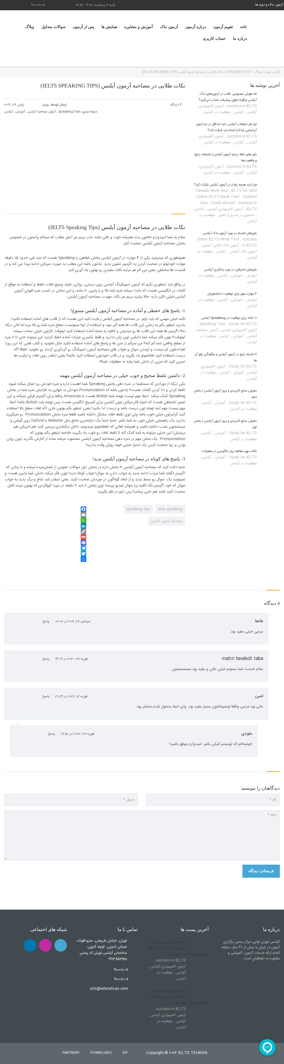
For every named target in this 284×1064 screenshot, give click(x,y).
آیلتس (238, 112)
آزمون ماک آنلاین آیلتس (220, 245)
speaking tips (138, 509)
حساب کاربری (214, 38)
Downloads (100, 1052)
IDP (125, 1052)
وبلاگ (29, 27)
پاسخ (46, 621)
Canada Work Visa (212, 191)
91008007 (38, 5)
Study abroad (223, 203)
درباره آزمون (195, 27)
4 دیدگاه (176, 104)
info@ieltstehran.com (109, 989)
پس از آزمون (83, 27)
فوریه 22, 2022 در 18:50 (77, 734)
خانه (243, 27)
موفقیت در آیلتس (217, 112)
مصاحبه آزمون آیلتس (166, 521)
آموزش (251, 276)
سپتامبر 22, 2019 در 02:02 (72, 621)
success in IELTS (241, 106)
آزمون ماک (169, 27)
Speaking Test (213, 324)
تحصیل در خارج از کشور (235, 215)
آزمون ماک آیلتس (243, 252)
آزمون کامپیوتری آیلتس (224, 209)
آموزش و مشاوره (138, 27)
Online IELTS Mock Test (218, 197)
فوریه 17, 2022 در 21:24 (70, 696)
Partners (70, 1052)
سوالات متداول (53, 27)
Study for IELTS (242, 366)
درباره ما (240, 38)
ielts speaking (170, 509)
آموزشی (236, 276)
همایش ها (109, 27)
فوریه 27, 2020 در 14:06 (71, 659)
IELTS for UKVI (244, 191)
